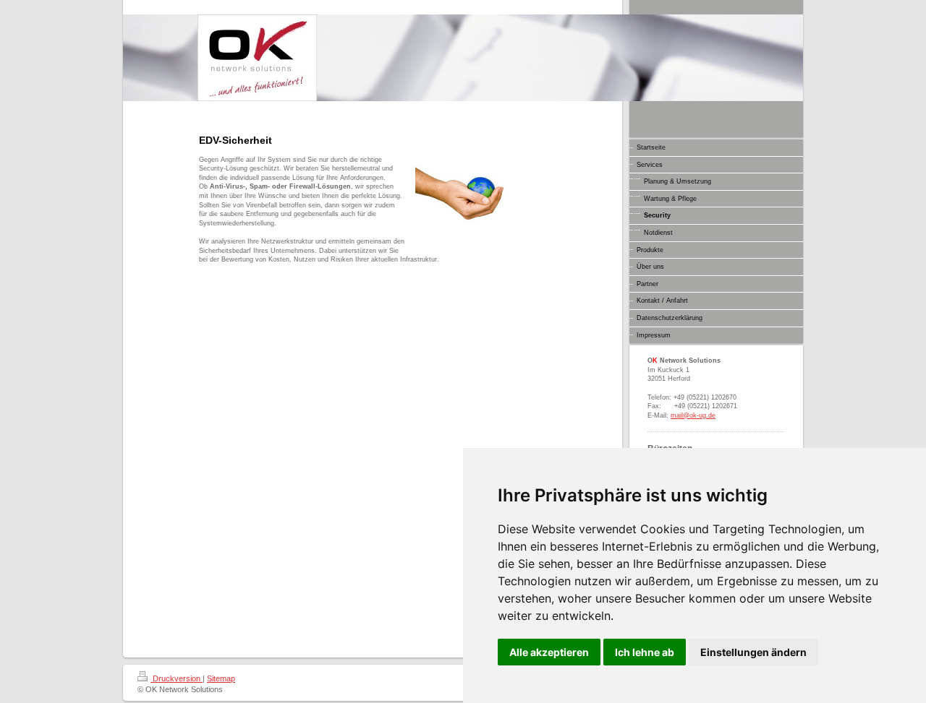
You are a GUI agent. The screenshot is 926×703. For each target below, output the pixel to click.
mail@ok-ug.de (693, 415)
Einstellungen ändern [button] (753, 652)
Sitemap (221, 678)
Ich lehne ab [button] (644, 652)
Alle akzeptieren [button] (549, 652)
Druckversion (176, 678)
